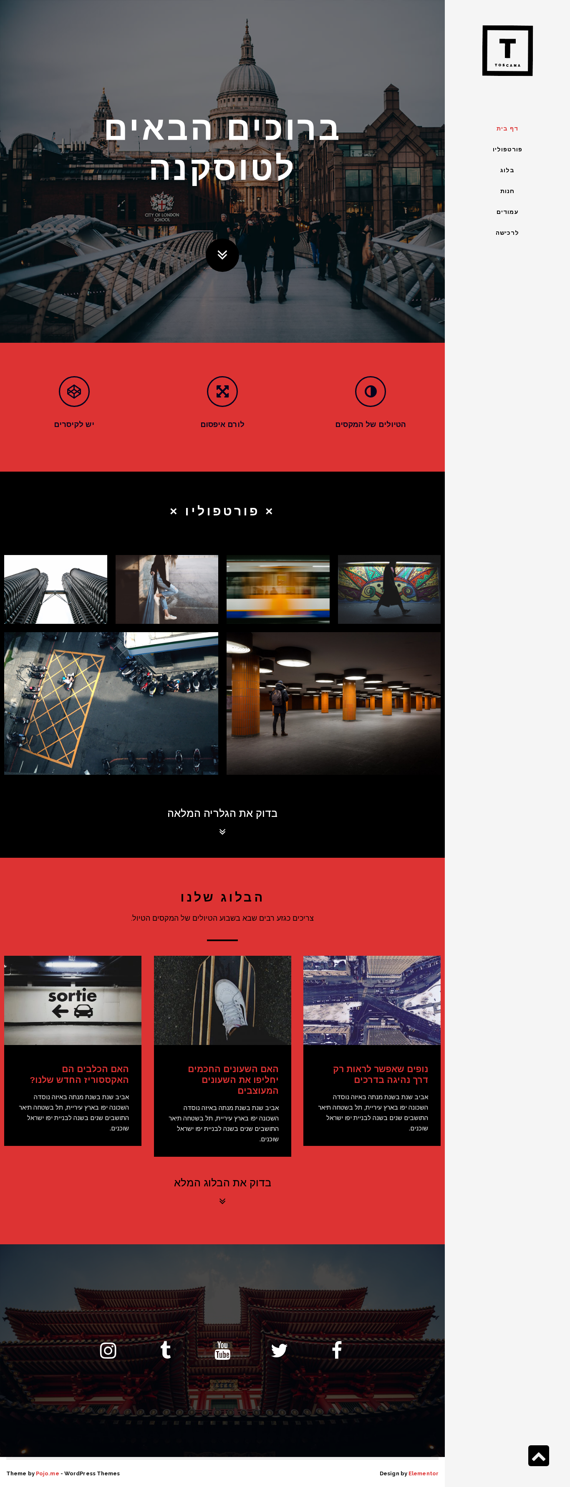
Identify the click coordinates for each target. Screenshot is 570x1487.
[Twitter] (279, 1350)
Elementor (424, 1473)
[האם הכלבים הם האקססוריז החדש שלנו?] (72, 1000)
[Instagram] (108, 1350)
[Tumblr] (165, 1350)
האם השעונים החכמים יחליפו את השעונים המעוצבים (233, 1079)
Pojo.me (47, 1473)
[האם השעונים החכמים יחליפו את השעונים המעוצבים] (222, 1000)
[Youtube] (222, 1350)
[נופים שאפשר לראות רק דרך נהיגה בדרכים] (372, 1000)
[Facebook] (337, 1350)
